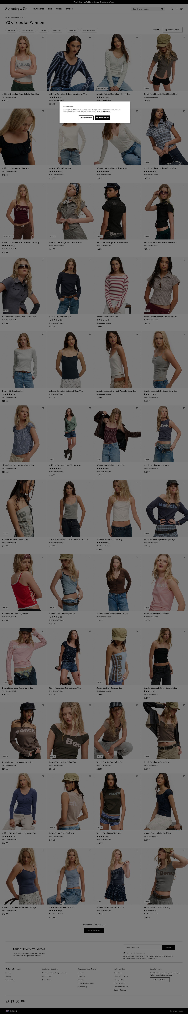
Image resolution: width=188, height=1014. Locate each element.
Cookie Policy (106, 111)
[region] (94, 112)
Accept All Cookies (102, 117)
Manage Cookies (86, 117)
